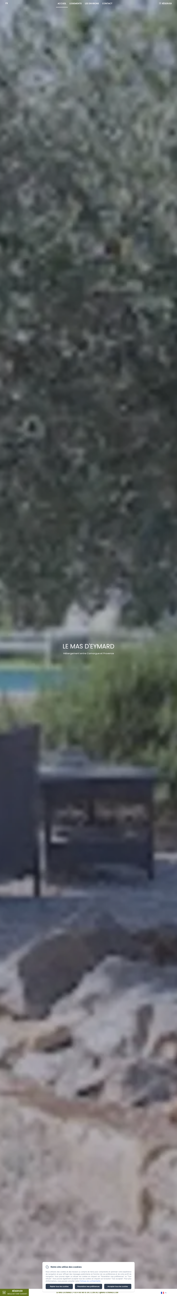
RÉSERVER (167, 3)
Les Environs (92, 3)
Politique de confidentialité (90, 1281)
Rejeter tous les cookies (59, 1286)
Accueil (62, 3)
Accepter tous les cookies (118, 1286)
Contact (107, 3)
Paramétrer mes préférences (88, 1286)
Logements (75, 3)
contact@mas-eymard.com (104, 1292)
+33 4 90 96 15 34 (81, 1292)
